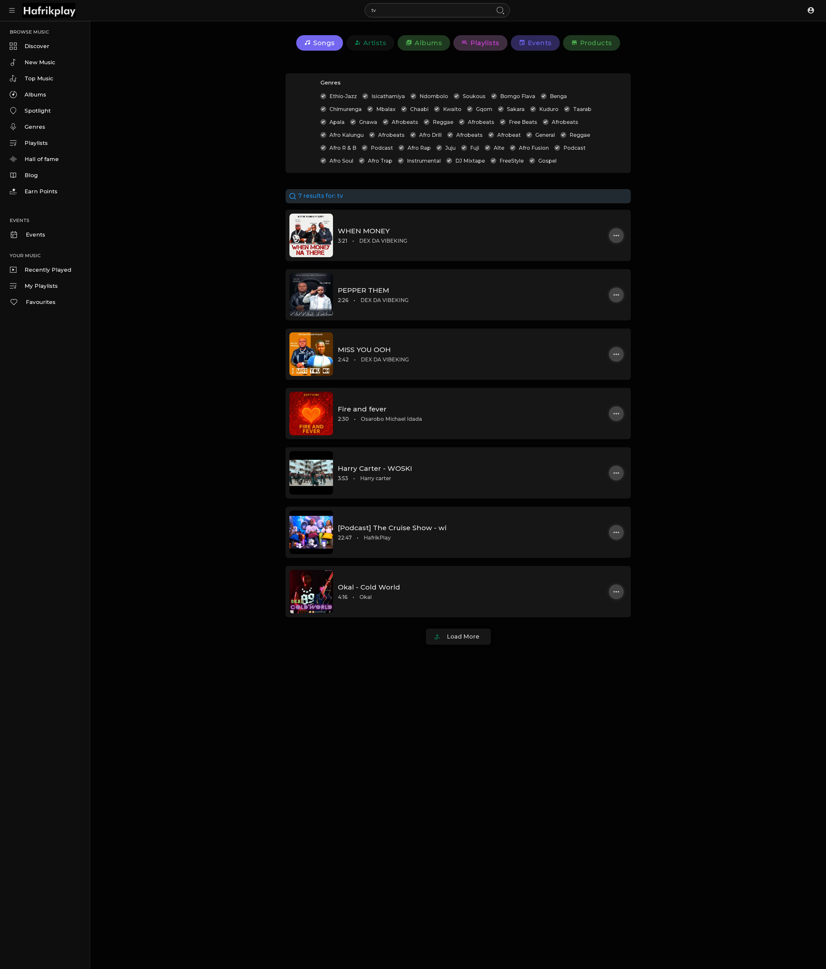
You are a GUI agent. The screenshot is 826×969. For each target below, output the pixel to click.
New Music (40, 62)
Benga (558, 96)
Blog (31, 175)
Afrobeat (509, 135)
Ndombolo (433, 96)
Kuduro (549, 109)
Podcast (382, 148)
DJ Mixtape (470, 161)
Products (596, 43)
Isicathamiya (388, 96)
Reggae (443, 122)
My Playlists (41, 286)
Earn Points (41, 191)
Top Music (39, 78)
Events (35, 234)
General (545, 135)
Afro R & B (342, 148)
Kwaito (452, 109)
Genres (35, 127)
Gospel (547, 161)
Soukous (474, 96)
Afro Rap (419, 148)
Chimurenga (345, 109)
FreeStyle (511, 161)
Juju (450, 148)
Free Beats (523, 122)
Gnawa (368, 122)
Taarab (582, 109)
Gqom (484, 109)
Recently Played (48, 270)
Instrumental (424, 161)
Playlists (36, 143)
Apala (337, 122)
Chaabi (419, 109)
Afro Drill (430, 135)
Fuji (474, 148)
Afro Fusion (534, 148)
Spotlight (38, 110)
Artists (375, 43)
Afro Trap (380, 161)
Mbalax (386, 109)
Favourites (40, 302)
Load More (463, 636)
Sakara (516, 109)
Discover (37, 46)
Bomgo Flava (517, 96)
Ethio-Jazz (343, 96)
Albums (35, 94)
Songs (324, 43)
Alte (499, 148)
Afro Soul (341, 161)
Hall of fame (42, 159)
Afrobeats (405, 122)
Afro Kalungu (346, 135)
